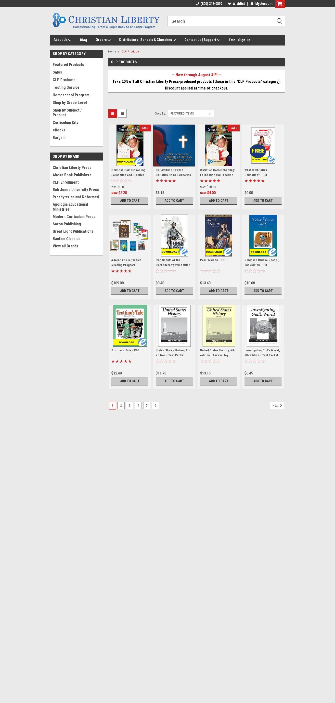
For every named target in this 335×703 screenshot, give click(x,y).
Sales (57, 72)
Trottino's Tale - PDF (125, 350)
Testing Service (66, 87)
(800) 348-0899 (211, 4)
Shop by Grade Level (70, 102)
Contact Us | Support (200, 40)
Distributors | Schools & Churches (146, 40)
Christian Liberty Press (72, 167)
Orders (101, 40)
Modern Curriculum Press (74, 216)
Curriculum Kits (65, 122)
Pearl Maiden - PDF (213, 260)
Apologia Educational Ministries (70, 207)
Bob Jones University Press (76, 189)
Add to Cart (130, 201)
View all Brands (65, 246)
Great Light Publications (73, 231)
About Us (60, 40)
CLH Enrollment (66, 182)
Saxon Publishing (67, 224)
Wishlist (239, 4)
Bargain (59, 137)
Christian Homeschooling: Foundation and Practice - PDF (128, 175)
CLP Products (64, 79)
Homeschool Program (71, 95)
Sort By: (160, 113)
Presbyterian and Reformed (76, 197)
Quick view (130, 163)
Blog (83, 40)
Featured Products (68, 64)
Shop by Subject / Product (67, 112)
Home (112, 51)
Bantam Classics (66, 238)
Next (275, 406)
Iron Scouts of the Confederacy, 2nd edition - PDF (174, 265)
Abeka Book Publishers (72, 175)
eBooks (59, 130)
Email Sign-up (240, 40)
